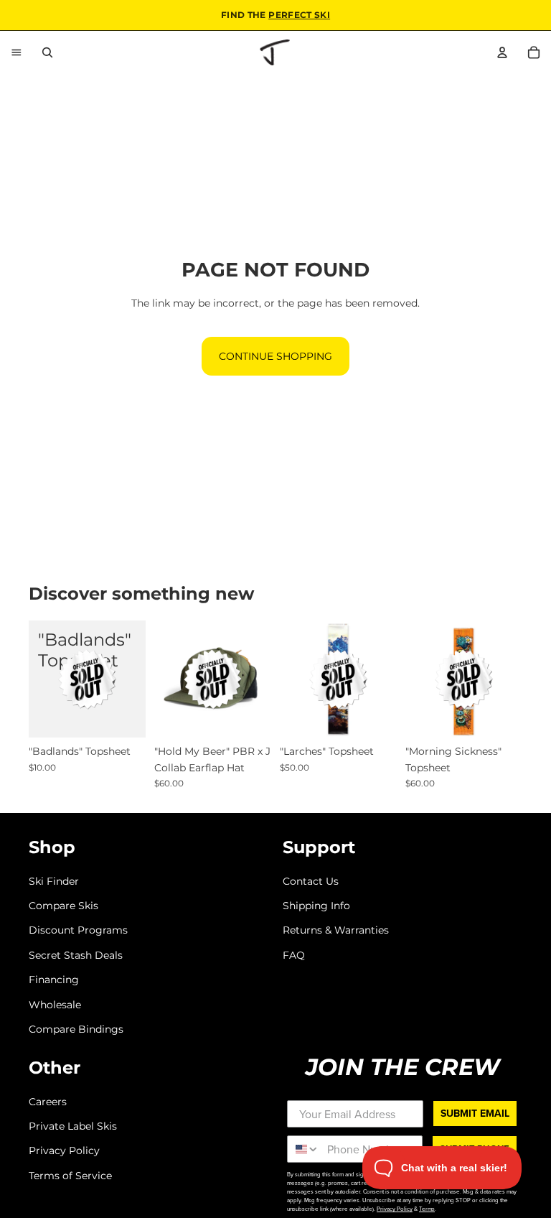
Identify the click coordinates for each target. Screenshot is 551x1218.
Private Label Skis (73, 1126)
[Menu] (16, 52)
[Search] (47, 52)
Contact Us (311, 881)
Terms (427, 1208)
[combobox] (304, 1149)
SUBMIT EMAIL (475, 1113)
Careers (48, 1101)
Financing (54, 979)
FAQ (294, 955)
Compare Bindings (76, 1029)
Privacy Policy (64, 1150)
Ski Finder (54, 881)
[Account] (502, 52)
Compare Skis (63, 905)
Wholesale (55, 1004)
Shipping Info (316, 905)
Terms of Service (70, 1175)
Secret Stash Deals (76, 955)
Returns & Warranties (336, 930)
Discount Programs (78, 930)
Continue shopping (275, 356)
